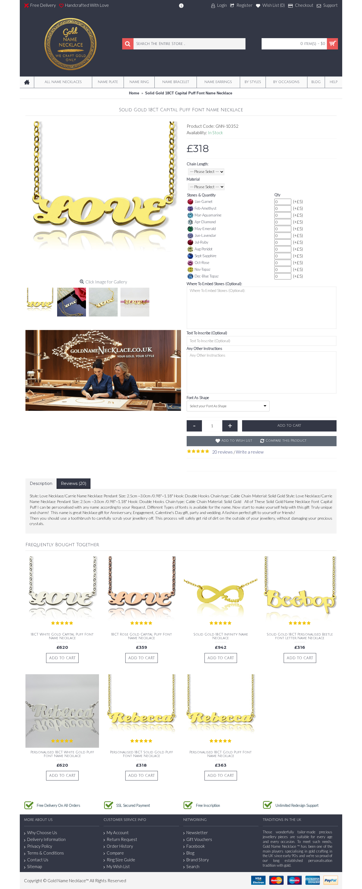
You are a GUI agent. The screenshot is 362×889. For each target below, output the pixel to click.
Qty (277, 194)
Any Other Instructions (204, 348)
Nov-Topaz (202, 269)
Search (192, 866)
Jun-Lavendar (205, 235)
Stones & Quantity (201, 195)
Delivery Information (46, 839)
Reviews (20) (73, 483)
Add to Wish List (236, 441)
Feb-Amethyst (205, 208)
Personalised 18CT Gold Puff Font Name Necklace (220, 754)
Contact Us (37, 859)
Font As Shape (198, 397)
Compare (115, 852)
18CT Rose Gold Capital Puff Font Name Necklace (141, 636)
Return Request (122, 839)
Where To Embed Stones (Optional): (214, 283)
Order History (120, 846)
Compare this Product (286, 441)
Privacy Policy (39, 846)
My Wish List (118, 866)
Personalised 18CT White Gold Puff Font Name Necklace (62, 754)
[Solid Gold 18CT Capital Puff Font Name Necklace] (103, 199)
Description (41, 483)
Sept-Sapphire (205, 255)
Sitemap (34, 866)
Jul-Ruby (201, 242)
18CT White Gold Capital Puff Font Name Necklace (62, 636)
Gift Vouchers (199, 839)
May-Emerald (205, 228)
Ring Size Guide (121, 859)
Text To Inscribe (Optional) (207, 333)
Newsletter (197, 832)
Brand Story (197, 859)
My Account (118, 832)
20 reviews (222, 451)
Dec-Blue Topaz (207, 276)
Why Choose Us (42, 832)
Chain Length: (197, 164)
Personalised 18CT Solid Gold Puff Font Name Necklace (141, 754)
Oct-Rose (202, 262)
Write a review (250, 451)
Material (193, 179)
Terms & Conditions (45, 852)
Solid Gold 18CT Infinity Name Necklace (220, 636)
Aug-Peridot (203, 249)
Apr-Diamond (205, 222)
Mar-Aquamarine (208, 215)
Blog (190, 852)
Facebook (195, 846)
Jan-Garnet (203, 201)
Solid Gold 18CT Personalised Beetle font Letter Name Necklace (300, 636)
